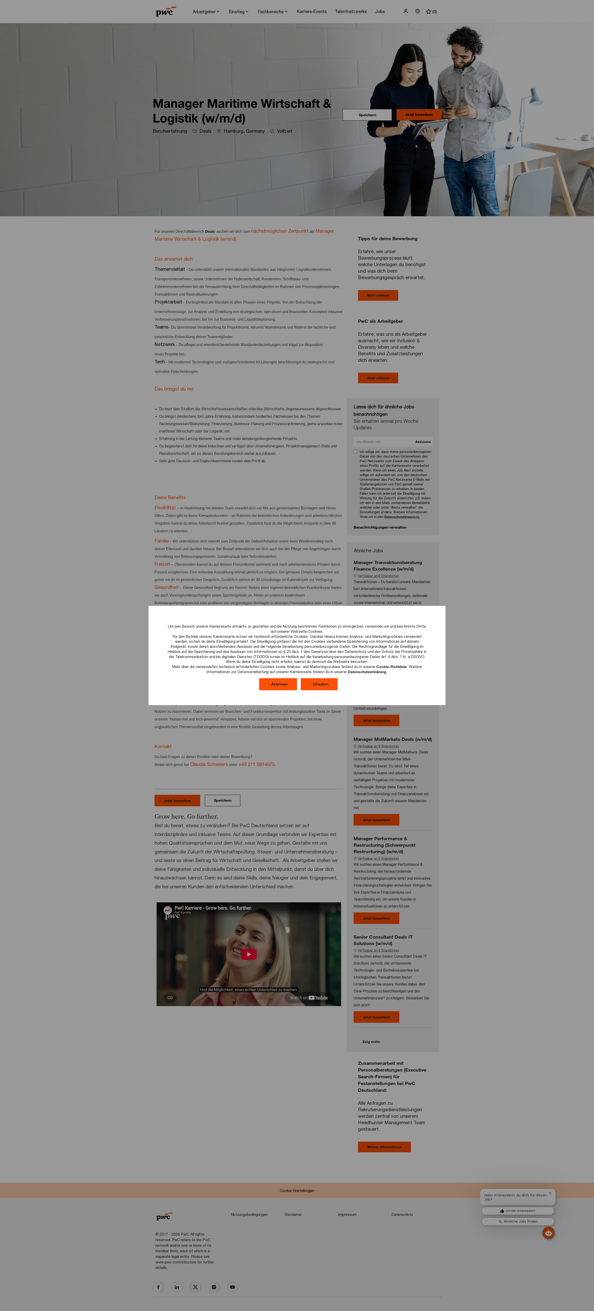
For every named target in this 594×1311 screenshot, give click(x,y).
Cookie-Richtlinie (391, 666)
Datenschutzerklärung (367, 671)
